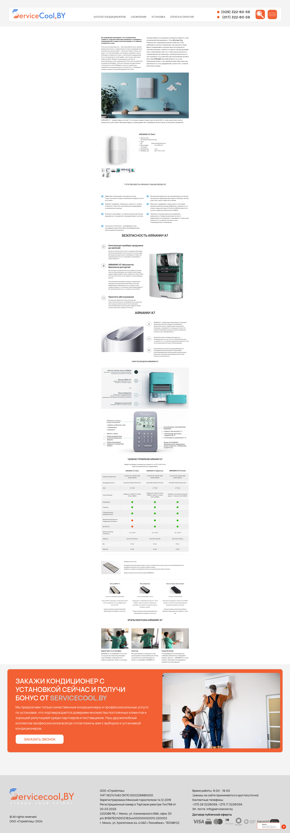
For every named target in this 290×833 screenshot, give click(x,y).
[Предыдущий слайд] (104, 150)
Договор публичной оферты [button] (212, 814)
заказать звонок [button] (40, 739)
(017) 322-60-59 (236, 17)
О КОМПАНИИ (138, 16)
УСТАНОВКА (158, 16)
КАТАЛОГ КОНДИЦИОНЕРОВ (110, 16)
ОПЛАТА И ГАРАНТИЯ (182, 16)
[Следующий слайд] (133, 150)
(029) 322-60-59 (235, 11)
